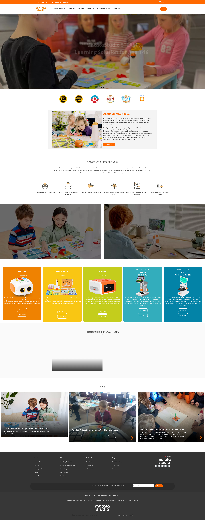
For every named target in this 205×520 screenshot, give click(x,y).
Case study (63, 469)
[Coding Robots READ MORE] (50, 231)
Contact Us (116, 9)
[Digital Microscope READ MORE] (154, 231)
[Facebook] (155, 466)
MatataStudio (90, 458)
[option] (62, 99)
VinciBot (37, 472)
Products (80, 9)
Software (114, 469)
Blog (109, 9)
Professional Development (68, 465)
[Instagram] (169, 466)
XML (94, 495)
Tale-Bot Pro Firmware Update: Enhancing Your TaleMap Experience (26, 428)
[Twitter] (159, 466)
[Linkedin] (162, 466)
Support (114, 458)
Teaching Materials (66, 462)
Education (89, 9)
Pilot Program (64, 476)
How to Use (115, 465)
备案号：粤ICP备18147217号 (125, 515)
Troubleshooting (117, 462)
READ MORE (109, 144)
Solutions (71, 9)
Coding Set (38, 465)
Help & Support (101, 9)
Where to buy (90, 469)
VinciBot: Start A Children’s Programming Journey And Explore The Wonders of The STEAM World (163, 429)
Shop (163, 9)
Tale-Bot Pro (38, 462)
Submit (159, 486)
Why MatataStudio (60, 9)
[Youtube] (165, 466)
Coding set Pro (39, 469)
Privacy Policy (102, 495)
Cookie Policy (113, 495)
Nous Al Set (38, 476)
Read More (22, 315)
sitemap (87, 495)
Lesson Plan (64, 472)
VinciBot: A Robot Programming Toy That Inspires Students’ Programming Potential (95, 430)
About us (89, 462)
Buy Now (22, 310)
